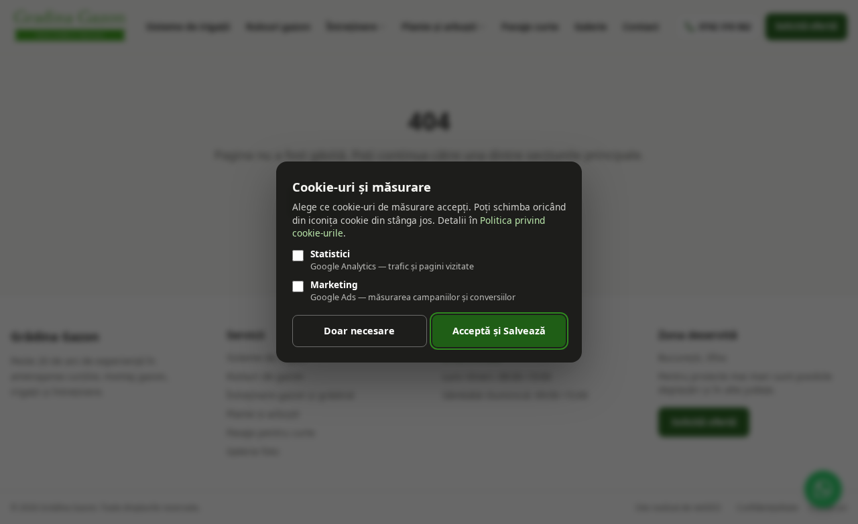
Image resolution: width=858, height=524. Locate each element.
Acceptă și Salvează (499, 330)
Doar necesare (359, 330)
